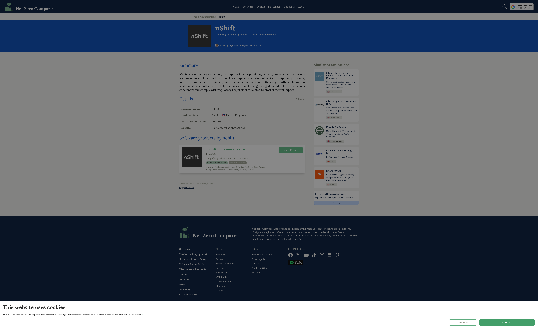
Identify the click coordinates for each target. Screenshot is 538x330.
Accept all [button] (507, 322)
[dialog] (269, 315)
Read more (146, 315)
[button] (463, 323)
